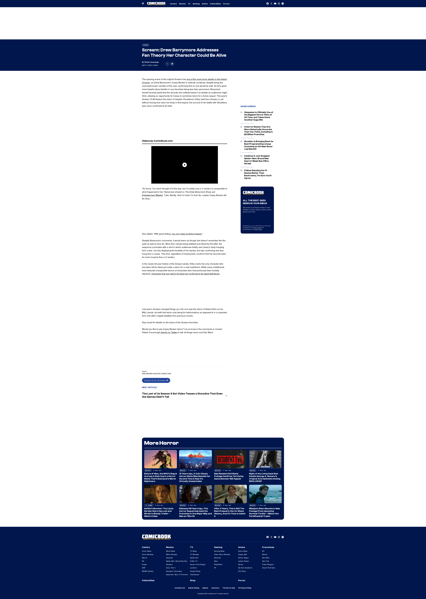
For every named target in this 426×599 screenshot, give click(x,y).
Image (144, 564)
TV (189, 4)
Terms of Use (257, 227)
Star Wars (265, 558)
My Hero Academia (245, 568)
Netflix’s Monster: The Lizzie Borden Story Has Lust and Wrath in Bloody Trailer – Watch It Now (158, 512)
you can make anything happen (187, 233)
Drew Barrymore (147, 373)
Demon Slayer (243, 558)
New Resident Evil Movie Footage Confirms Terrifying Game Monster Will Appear (228, 476)
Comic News (146, 551)
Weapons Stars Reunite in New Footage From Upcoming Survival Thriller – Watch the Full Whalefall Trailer (264, 512)
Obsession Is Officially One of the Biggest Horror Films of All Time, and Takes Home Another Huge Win (258, 116)
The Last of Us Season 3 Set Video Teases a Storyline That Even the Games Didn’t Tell (182, 395)
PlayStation (218, 564)
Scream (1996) (166, 373)
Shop (192, 580)
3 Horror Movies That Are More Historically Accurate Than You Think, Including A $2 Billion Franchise (258, 131)
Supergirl (169, 558)
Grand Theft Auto (268, 568)
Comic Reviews (147, 554)
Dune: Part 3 (171, 568)
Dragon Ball (242, 554)
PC (215, 568)
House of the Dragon (198, 564)
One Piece (242, 571)
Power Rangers (268, 564)
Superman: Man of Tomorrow (177, 574)
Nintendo (217, 558)
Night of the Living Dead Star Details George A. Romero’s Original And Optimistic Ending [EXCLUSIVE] (264, 477)
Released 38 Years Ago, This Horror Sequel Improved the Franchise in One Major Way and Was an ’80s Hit (195, 512)
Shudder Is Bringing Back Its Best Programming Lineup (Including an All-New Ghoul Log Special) (258, 145)
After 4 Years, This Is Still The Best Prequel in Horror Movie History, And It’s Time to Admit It (229, 512)
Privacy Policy (258, 229)
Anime (205, 4)
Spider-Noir (194, 558)
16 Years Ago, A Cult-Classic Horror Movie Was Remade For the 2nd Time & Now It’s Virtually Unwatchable (194, 477)
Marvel (144, 558)
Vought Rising (195, 571)
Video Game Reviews (222, 554)
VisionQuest (194, 574)
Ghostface (157, 373)
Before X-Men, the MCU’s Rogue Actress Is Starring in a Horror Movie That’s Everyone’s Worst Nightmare (160, 477)
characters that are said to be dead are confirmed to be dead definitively (185, 273)
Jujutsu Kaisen (243, 561)
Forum (226, 4)
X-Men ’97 (194, 561)
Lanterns (193, 568)
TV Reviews (194, 554)
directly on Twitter (169, 332)
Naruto (240, 564)
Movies (182, 4)
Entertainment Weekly (152, 195)
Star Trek (265, 561)
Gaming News (219, 551)
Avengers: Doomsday (174, 571)
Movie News (170, 551)
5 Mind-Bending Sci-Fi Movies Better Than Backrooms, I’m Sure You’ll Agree (257, 174)
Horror (145, 45)
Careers (215, 588)
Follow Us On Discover (155, 380)
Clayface (169, 564)
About (205, 588)
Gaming (196, 4)
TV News (193, 551)
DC (143, 561)
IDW (143, 568)
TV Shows (148, 505)
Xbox (216, 561)
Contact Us (180, 588)
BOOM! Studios (147, 571)
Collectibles (215, 4)
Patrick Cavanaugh (151, 62)
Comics (173, 4)
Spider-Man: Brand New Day (176, 561)
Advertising (193, 588)
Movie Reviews (171, 554)
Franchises (268, 547)
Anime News (242, 551)
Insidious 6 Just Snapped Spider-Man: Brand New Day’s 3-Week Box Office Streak (257, 160)
